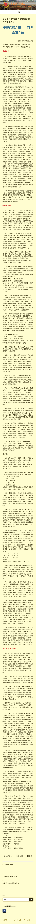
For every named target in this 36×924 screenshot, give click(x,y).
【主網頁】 (30, 856)
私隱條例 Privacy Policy (9, 920)
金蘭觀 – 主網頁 (18, 4)
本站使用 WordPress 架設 (23, 920)
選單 (19, 12)
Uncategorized (9, 864)
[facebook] (4, 911)
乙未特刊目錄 (8, 856)
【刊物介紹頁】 (20, 856)
